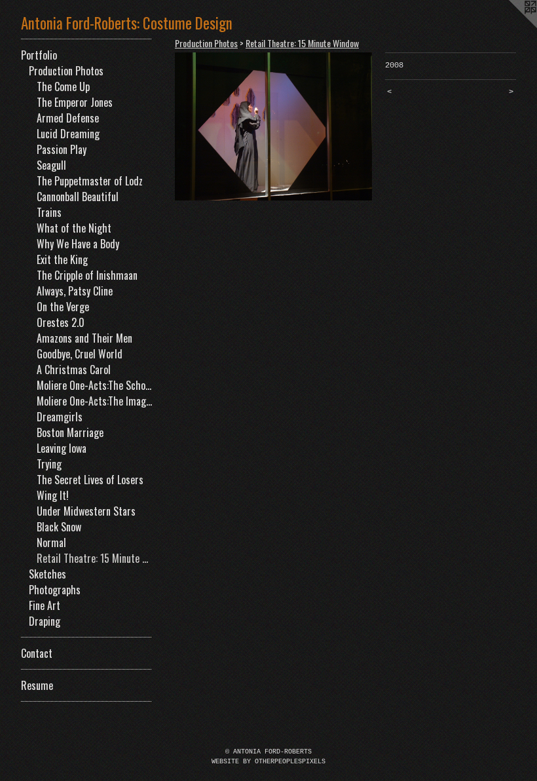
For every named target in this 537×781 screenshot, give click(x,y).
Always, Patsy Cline (75, 291)
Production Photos (66, 71)
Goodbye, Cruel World (79, 354)
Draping (44, 621)
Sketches (47, 574)
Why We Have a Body (78, 244)
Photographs (55, 590)
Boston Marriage (70, 432)
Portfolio (39, 55)
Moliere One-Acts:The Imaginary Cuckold (94, 401)
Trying (49, 464)
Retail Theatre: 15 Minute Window (94, 558)
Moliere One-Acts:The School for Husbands (94, 385)
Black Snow (59, 527)
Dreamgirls (60, 417)
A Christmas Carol (74, 369)
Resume (37, 685)
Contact (36, 653)
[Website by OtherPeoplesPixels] (511, 26)
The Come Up (63, 86)
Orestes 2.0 (60, 322)
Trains (49, 212)
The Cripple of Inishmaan (87, 275)
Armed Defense (68, 118)
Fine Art (44, 605)
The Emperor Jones (75, 102)
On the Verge (63, 306)
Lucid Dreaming (68, 134)
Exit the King (62, 259)
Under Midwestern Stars (86, 511)
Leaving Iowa (61, 448)
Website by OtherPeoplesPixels (268, 761)
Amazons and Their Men (84, 338)
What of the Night (74, 228)
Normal (51, 542)
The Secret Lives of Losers (90, 479)
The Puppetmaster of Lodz (90, 181)
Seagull (51, 165)
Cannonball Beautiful (78, 196)
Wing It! (53, 495)
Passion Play (61, 149)
